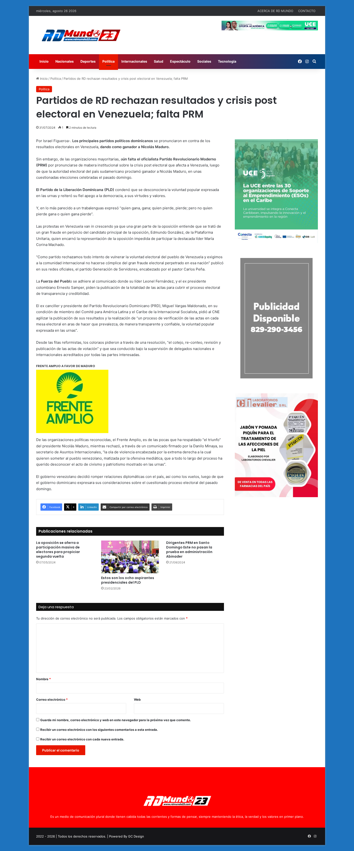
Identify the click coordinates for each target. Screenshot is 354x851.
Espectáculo (180, 61)
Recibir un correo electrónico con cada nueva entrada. (82, 739)
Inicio (44, 61)
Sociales (204, 61)
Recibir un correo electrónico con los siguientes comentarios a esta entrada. (99, 730)
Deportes (88, 61)
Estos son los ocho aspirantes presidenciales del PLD (127, 580)
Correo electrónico (52, 699)
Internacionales (134, 61)
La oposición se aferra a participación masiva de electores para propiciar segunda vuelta (58, 549)
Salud (158, 61)
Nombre (43, 679)
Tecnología (227, 61)
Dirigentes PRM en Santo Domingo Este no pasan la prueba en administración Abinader (189, 549)
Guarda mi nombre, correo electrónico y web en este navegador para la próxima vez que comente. (115, 720)
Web (137, 699)
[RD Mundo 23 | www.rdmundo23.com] (80, 35)
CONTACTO (306, 11)
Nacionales (64, 61)
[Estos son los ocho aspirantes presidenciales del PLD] (130, 557)
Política (108, 61)
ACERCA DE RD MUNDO (275, 11)
